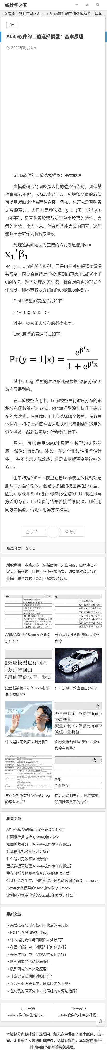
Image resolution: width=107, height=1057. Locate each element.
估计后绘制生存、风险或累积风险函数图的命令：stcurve (76, 802)
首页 (11, 13)
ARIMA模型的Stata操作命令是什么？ (36, 829)
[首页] (100, 1021)
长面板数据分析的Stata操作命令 (32, 837)
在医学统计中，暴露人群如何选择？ (39, 954)
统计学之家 (16, 5)
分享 (73, 532)
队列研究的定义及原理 (28, 969)
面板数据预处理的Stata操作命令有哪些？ (39, 866)
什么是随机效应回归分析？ (76, 688)
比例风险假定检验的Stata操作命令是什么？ (41, 895)
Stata (41, 13)
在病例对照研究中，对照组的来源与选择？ (44, 991)
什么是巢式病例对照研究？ (32, 976)
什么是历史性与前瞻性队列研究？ (37, 940)
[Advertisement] (53, 111)
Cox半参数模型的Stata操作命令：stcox (38, 888)
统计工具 (26, 13)
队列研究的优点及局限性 (30, 962)
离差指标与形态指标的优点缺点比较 (39, 925)
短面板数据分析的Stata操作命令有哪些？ (39, 844)
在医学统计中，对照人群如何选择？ (39, 947)
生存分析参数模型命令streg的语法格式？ (39, 873)
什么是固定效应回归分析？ (27, 742)
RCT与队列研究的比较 (28, 932)
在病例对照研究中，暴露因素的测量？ (41, 983)
